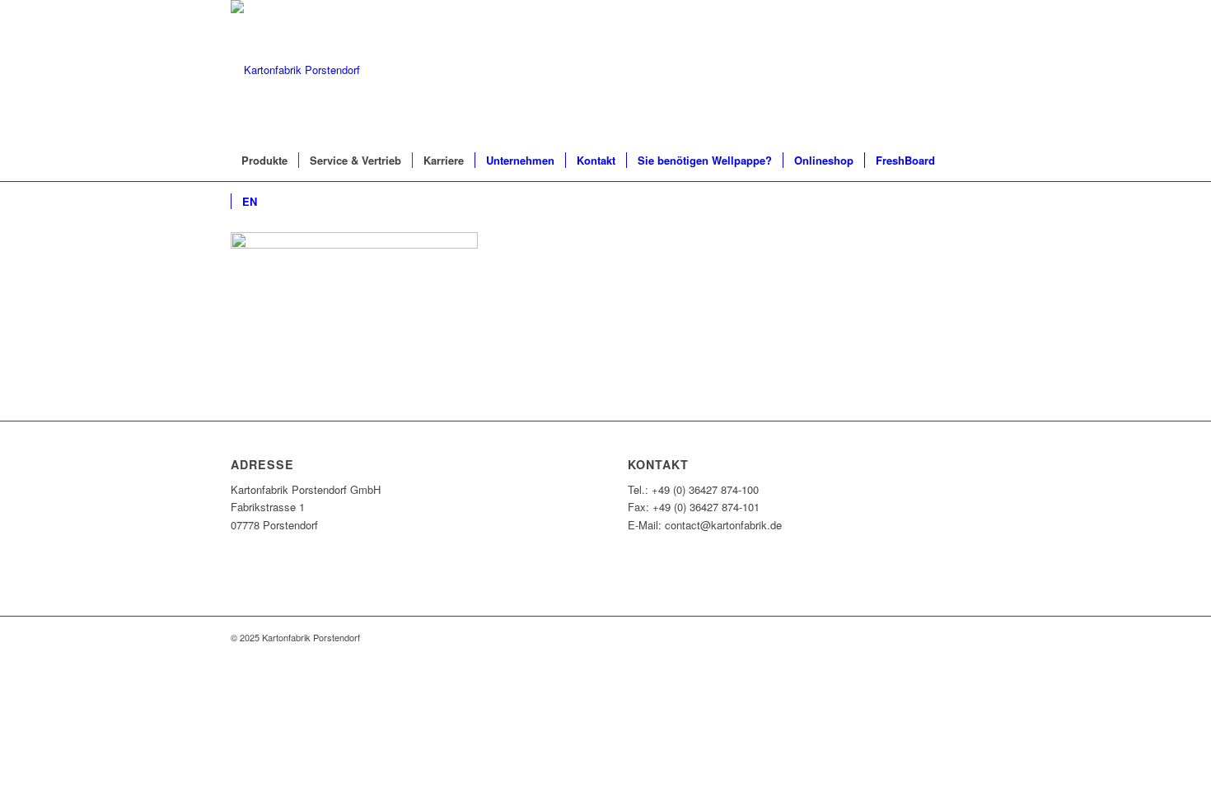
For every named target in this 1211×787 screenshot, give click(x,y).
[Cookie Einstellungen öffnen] (123, 778)
